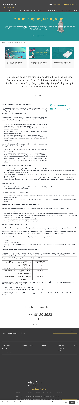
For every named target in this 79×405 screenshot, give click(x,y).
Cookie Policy (59, 392)
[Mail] (65, 4)
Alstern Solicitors (36, 396)
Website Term (49, 392)
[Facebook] (19, 333)
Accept (72, 402)
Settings (65, 402)
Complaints (38, 392)
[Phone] (53, 4)
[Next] (69, 85)
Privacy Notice (29, 392)
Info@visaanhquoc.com (39, 325)
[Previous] (10, 85)
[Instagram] (22, 333)
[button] (68, 11)
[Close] (77, 402)
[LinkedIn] (24, 333)
